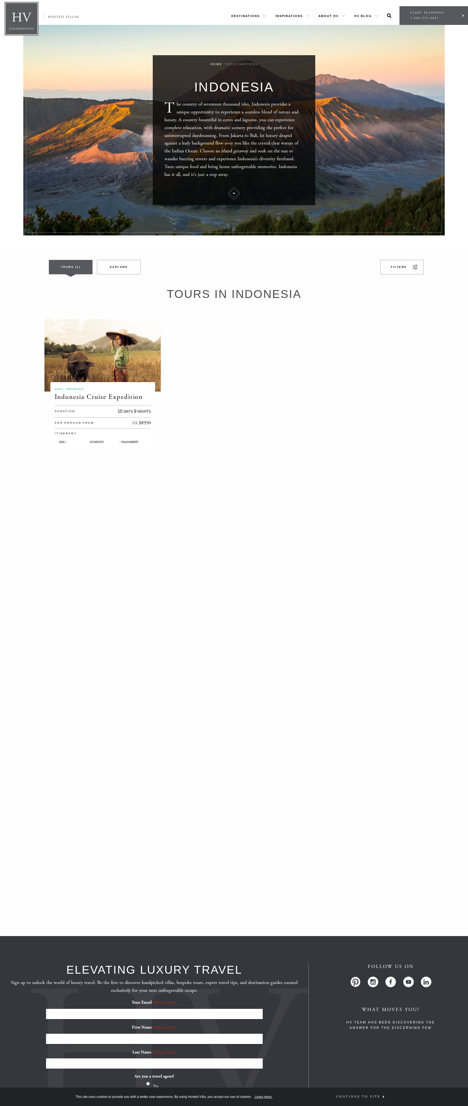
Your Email (154, 1002)
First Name (154, 1027)
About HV (328, 16)
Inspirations (289, 16)
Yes (155, 1085)
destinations (242, 64)
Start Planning (427, 15)
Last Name (154, 1052)
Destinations (245, 16)
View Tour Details (88, 355)
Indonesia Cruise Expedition (99, 397)
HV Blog (363, 16)
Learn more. (263, 1097)
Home (216, 64)
